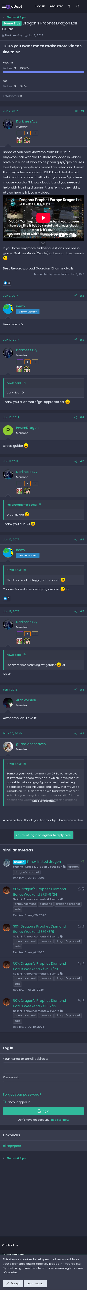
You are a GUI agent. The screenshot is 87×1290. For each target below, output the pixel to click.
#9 (82, 733)
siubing (18, 867)
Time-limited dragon (44, 861)
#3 (82, 340)
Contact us (10, 1245)
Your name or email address (25, 1058)
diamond (45, 904)
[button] (4, 6)
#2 (82, 296)
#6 (82, 539)
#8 (82, 690)
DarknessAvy (14, 35)
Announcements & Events (41, 899)
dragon (73, 867)
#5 (82, 461)
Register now (60, 1120)
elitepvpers (12, 1146)
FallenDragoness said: (22, 505)
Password (10, 1077)
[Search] (77, 6)
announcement (25, 904)
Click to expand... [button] (44, 801)
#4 (82, 417)
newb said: (14, 383)
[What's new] (69, 6)
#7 (82, 611)
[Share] (76, 111)
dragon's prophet (27, 872)
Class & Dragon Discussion (43, 867)
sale (17, 909)
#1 (82, 111)
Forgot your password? (22, 1094)
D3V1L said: (14, 570)
